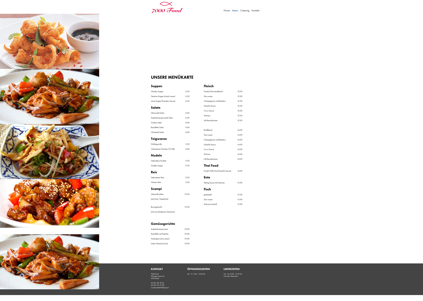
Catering (244, 10)
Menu (235, 10)
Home (227, 10)
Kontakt (255, 10)
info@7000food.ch (162, 288)
